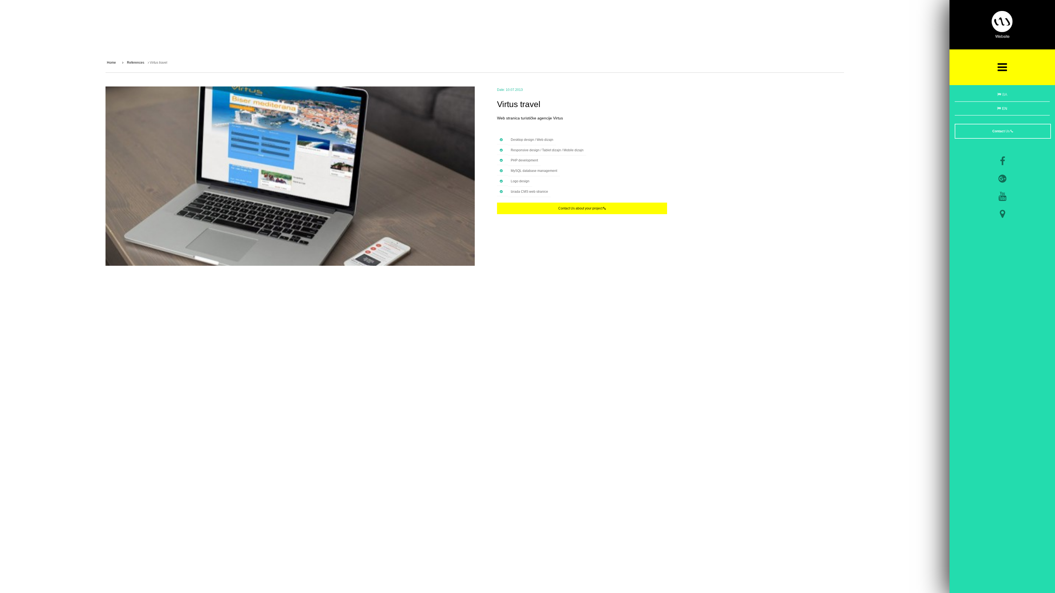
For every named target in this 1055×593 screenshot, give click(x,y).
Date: (501, 90)
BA (1004, 94)
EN (1004, 108)
